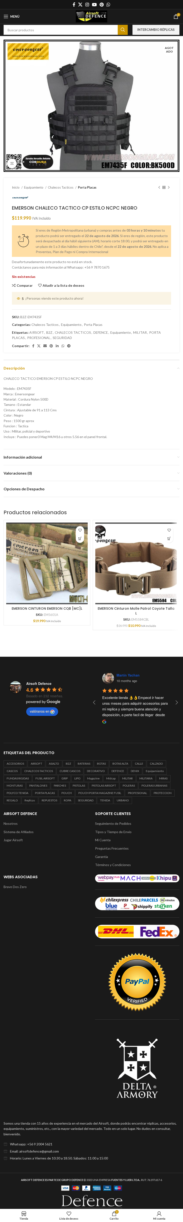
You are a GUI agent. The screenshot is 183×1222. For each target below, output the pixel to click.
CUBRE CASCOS (70, 771)
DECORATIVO (96, 771)
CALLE (139, 763)
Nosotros (11, 823)
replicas (30, 800)
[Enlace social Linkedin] (57, 346)
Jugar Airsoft (13, 840)
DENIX (135, 771)
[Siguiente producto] (168, 187)
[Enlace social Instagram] (87, 4)
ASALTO (54, 763)
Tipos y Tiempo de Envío (113, 832)
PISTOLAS (79, 785)
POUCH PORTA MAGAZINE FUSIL (99, 793)
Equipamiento (34, 187)
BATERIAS (84, 763)
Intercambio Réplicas (156, 30)
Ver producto (80, 538)
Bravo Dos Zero (15, 887)
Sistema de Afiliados (19, 832)
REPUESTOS (49, 800)
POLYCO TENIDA (17, 793)
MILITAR (140, 332)
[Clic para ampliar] (12, 163)
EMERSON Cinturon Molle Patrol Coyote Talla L (136, 611)
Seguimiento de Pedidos (113, 823)
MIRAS (163, 778)
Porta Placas (87, 187)
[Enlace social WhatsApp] (108, 4)
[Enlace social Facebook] (74, 4)
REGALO (12, 800)
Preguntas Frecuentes (112, 848)
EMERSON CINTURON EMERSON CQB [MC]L (47, 608)
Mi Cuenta (103, 840)
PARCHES (60, 785)
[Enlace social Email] (45, 346)
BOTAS (101, 763)
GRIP (64, 778)
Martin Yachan (128, 675)
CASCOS (12, 771)
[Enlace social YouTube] (94, 4)
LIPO (77, 778)
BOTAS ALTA (120, 763)
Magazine (93, 778)
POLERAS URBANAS (154, 785)
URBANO (123, 800)
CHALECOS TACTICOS (73, 332)
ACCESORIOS (15, 763)
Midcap (111, 778)
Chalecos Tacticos (61, 187)
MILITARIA (145, 778)
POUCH (66, 793)
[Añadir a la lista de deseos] (80, 530)
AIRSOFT (36, 332)
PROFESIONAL (38, 338)
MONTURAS (15, 785)
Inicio (16, 187)
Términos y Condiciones (113, 865)
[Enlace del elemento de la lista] (91, 1144)
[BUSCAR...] (123, 30)
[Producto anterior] (159, 187)
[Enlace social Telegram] (69, 346)
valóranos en (39, 711)
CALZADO (156, 763)
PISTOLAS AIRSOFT (104, 785)
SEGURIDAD (62, 338)
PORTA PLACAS (45, 793)
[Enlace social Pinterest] (101, 4)
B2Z (49, 332)
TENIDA (105, 800)
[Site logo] (91, 16)
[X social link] (80, 4)
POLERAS (129, 785)
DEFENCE (100, 332)
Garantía (101, 857)
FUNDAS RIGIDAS (18, 778)
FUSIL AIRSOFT (45, 778)
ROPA (67, 800)
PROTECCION (163, 793)
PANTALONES (38, 785)
